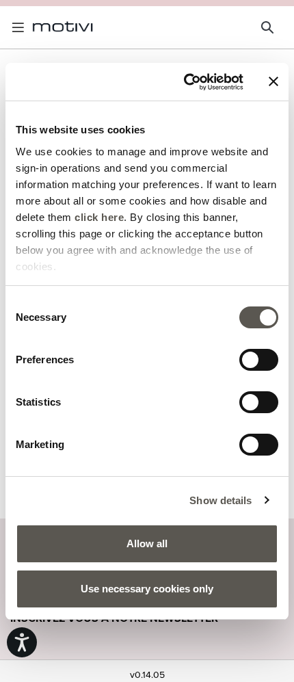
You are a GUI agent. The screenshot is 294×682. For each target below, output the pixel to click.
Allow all (147, 543)
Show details (220, 500)
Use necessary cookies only (147, 588)
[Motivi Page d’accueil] (63, 27)
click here (99, 217)
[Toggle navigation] (20, 27)
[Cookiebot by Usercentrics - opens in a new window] (184, 82)
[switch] (258, 360)
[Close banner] (273, 81)
